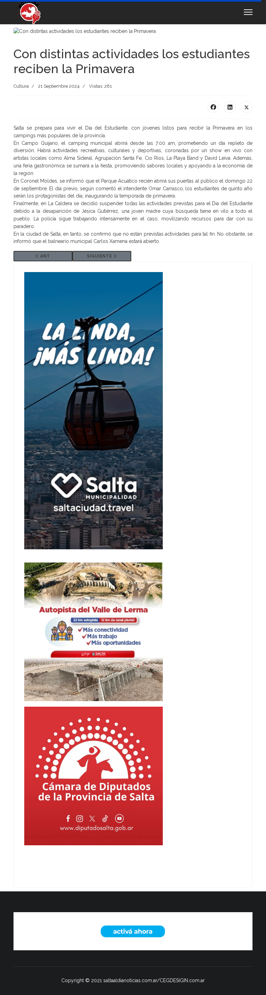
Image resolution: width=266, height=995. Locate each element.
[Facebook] (213, 107)
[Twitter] (246, 107)
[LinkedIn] (230, 107)
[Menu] (248, 12)
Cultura (21, 86)
